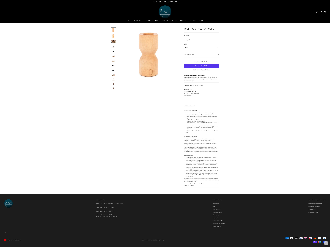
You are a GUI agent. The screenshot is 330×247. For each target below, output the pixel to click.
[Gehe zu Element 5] (113, 51)
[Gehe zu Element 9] (113, 70)
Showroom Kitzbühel (105, 207)
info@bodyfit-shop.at (109, 216)
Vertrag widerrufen (218, 212)
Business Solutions (169, 20)
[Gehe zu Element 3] (113, 41)
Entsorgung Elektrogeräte (315, 203)
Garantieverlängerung (219, 223)
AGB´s (214, 206)
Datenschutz (216, 215)
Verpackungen (312, 209)
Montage (183, 20)
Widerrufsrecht (217, 209)
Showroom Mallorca (105, 211)
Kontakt (193, 20)
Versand (215, 218)
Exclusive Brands (151, 20)
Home (129, 20)
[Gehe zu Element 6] (113, 55)
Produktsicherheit (313, 212)
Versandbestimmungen (189, 80)
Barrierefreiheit (217, 226)
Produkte (138, 20)
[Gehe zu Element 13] (113, 88)
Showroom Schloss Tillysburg (109, 203)
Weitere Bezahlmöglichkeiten (201, 70)
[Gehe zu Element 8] (113, 65)
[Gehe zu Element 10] (113, 74)
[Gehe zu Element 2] (113, 36)
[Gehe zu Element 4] (113, 46)
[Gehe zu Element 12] (113, 84)
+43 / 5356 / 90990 (106, 214)
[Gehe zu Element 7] (113, 60)
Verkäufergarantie (218, 220)
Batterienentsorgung (314, 206)
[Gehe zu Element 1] (113, 30)
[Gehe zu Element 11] (113, 79)
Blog (201, 20)
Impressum (216, 203)
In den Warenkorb (201, 61)
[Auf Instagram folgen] (5, 232)
